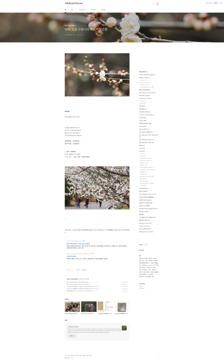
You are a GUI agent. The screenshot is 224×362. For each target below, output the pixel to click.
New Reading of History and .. (148, 194)
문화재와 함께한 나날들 (145, 123)
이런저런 (141, 106)
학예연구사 (141, 276)
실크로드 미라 (143, 165)
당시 (140, 265)
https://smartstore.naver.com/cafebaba (79, 253)
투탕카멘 (151, 260)
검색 (154, 3)
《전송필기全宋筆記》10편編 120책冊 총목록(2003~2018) (82, 286)
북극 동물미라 (143, 179)
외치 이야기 (143, 156)
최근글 (141, 244)
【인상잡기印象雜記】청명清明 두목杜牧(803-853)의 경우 (82, 289)
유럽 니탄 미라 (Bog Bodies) (147, 176)
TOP (157, 356)
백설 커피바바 (71, 256)
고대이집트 (149, 267)
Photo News (143, 80)
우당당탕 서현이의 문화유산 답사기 (148, 209)
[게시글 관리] (72, 270)
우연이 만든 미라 (144, 181)
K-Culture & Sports (145, 84)
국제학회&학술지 (143, 188)
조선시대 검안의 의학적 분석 (146, 139)
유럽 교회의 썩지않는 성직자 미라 (148, 169)
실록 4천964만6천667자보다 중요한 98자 (77, 282)
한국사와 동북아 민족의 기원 (146, 142)
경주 (140, 260)
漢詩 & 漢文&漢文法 (72, 279)
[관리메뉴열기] (221, 3)
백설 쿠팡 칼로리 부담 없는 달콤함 (78, 244)
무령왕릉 (144, 270)
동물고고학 (142, 145)
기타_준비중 (143, 185)
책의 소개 (142, 154)
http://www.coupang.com (74, 241)
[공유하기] (70, 270)
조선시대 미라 (143, 174)
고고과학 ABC (142, 118)
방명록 (103, 10)
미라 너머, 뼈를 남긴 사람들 (146, 183)
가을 (146, 260)
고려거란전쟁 (142, 267)
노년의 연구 (142, 148)
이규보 (154, 258)
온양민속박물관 (154, 263)
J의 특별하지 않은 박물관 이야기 (147, 217)
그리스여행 (155, 265)
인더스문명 (150, 274)
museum (150, 265)
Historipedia (142, 126)
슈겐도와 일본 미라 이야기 (146, 158)
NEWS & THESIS (144, 77)
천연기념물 (148, 276)
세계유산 (144, 265)
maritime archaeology (146, 115)
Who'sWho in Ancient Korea (147, 93)
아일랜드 (156, 260)
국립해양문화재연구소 (144, 263)
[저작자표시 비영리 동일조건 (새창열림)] (84, 270)
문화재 (150, 258)
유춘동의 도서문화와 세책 (145, 203)
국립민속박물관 (154, 272)
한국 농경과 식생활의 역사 (146, 132)
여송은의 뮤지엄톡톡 (144, 206)
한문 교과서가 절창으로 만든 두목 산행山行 (78, 284)
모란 (140, 270)
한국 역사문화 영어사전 (145, 229)
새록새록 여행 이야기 (144, 220)
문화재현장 (142, 109)
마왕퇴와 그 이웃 (144, 163)
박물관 (146, 258)
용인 (153, 276)
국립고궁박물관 (142, 274)
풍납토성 (141, 258)
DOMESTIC (142, 101)
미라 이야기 (142, 151)
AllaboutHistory (74, 3)
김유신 (154, 267)
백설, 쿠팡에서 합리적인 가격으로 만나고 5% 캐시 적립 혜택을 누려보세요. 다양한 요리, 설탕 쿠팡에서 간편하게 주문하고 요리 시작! (97, 247)
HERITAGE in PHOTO (145, 98)
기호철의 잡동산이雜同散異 (146, 197)
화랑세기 (154, 270)
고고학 (149, 270)
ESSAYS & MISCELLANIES (146, 75)
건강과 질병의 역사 (144, 129)
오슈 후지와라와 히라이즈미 (146, 167)
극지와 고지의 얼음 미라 (145, 160)
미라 (143, 260)
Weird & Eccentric (144, 82)
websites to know (144, 223)
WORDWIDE (143, 103)
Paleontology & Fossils (146, 87)
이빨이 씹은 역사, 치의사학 (146, 232)
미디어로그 (82, 10)
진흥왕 (140, 272)
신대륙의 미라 (143, 172)
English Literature (144, 226)
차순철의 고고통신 (144, 211)
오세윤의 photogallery (145, 200)
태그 (72, 10)
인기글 (146, 244)
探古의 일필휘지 (143, 191)
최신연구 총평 (142, 120)
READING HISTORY (144, 95)
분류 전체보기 (143, 72)
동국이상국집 (146, 272)
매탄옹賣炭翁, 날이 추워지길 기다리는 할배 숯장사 (80, 291)
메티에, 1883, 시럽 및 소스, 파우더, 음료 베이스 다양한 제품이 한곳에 (87, 259)
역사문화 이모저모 (144, 112)
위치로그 (93, 10)
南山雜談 (141, 214)
